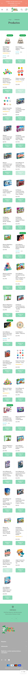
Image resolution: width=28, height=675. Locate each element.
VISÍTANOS (13, 610)
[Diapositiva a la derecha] (26, 3)
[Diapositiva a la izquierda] (2, 3)
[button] (2, 9)
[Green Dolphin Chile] (8, 633)
